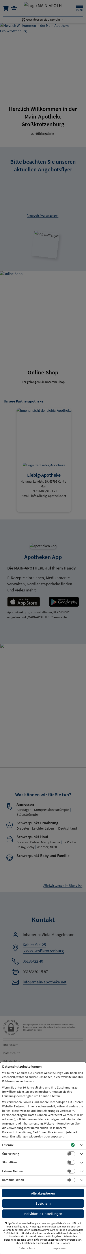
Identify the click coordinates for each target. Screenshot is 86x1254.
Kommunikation (13, 1180)
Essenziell (8, 1145)
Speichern (43, 1203)
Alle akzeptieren (43, 1193)
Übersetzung (10, 1154)
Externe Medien (12, 1171)
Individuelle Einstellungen (43, 1213)
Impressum (59, 1248)
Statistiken (9, 1162)
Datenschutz (27, 1248)
